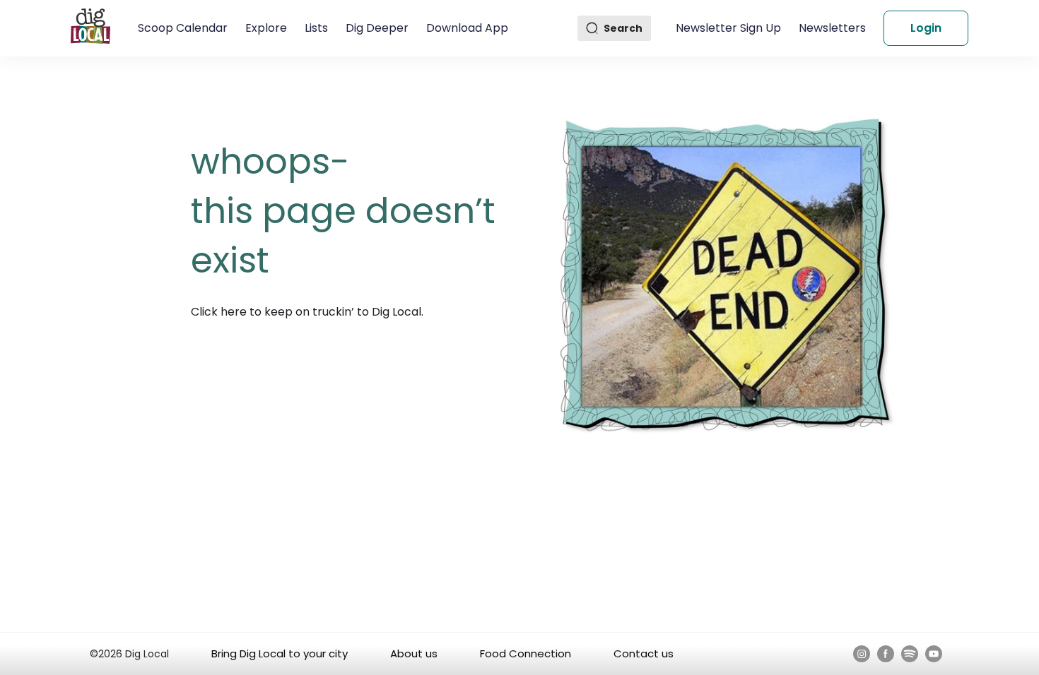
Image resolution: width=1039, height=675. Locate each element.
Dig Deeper (377, 28)
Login (925, 28)
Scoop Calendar (183, 28)
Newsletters (832, 28)
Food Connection (525, 653)
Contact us (644, 653)
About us (414, 653)
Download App (467, 28)
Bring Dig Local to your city (279, 653)
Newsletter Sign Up (728, 28)
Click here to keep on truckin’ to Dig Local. (307, 312)
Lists (316, 28)
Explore (266, 28)
